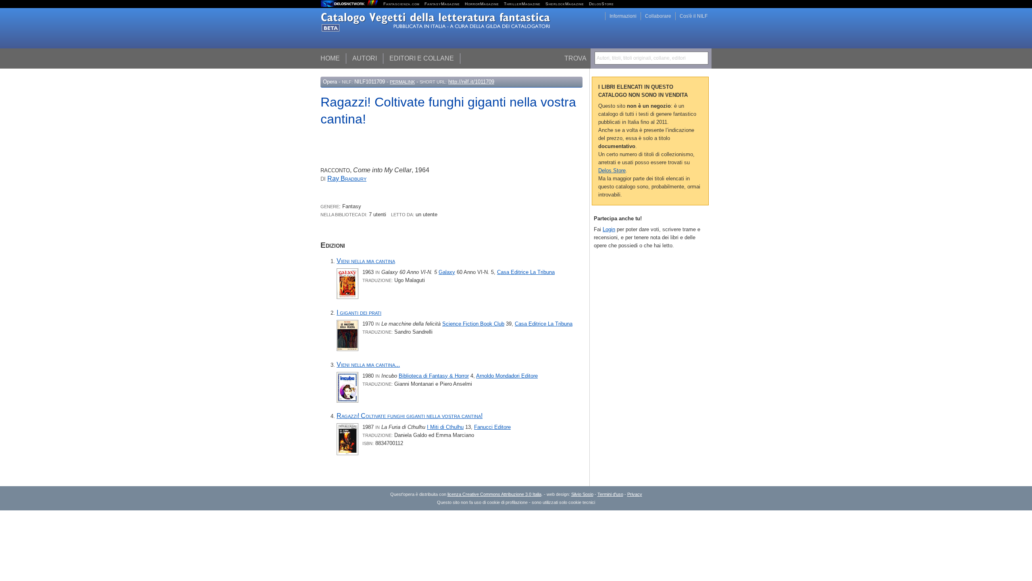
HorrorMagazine (482, 4)
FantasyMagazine (442, 4)
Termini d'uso (610, 494)
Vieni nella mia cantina (366, 260)
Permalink (402, 81)
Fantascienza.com (401, 4)
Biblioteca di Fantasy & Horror (434, 376)
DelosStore (601, 4)
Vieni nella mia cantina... (368, 364)
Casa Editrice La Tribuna (526, 272)
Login (609, 229)
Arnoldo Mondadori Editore (507, 376)
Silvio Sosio (582, 494)
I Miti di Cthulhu (445, 427)
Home (330, 58)
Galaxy (447, 272)
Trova (575, 58)
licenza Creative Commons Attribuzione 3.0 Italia (494, 494)
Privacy (634, 494)
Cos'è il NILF (693, 16)
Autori (364, 58)
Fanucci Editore (492, 427)
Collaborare (658, 16)
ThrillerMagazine (522, 4)
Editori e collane (421, 58)
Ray (346, 178)
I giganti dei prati (359, 312)
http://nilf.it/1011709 (471, 82)
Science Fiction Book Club (473, 324)
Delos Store (612, 170)
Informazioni (623, 16)
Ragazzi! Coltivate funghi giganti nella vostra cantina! (410, 415)
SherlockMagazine (564, 4)
